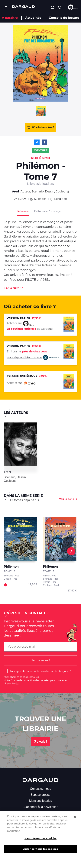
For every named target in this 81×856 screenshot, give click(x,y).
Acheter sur (15, 383)
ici (17, 683)
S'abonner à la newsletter (40, 806)
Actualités (33, 18)
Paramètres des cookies (40, 838)
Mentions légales (40, 800)
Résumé (23, 211)
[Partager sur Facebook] (44, 142)
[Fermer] (75, 817)
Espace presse (40, 794)
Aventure (40, 150)
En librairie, (27, 351)
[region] (40, 833)
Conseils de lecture (64, 18)
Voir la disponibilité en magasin (24, 357)
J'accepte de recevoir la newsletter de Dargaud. (39, 671)
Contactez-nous (40, 788)
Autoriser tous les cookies (40, 848)
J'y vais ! (40, 741)
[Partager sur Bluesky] (37, 142)
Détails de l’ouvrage (47, 211)
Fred (15, 191)
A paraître (10, 18)
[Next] (71, 551)
